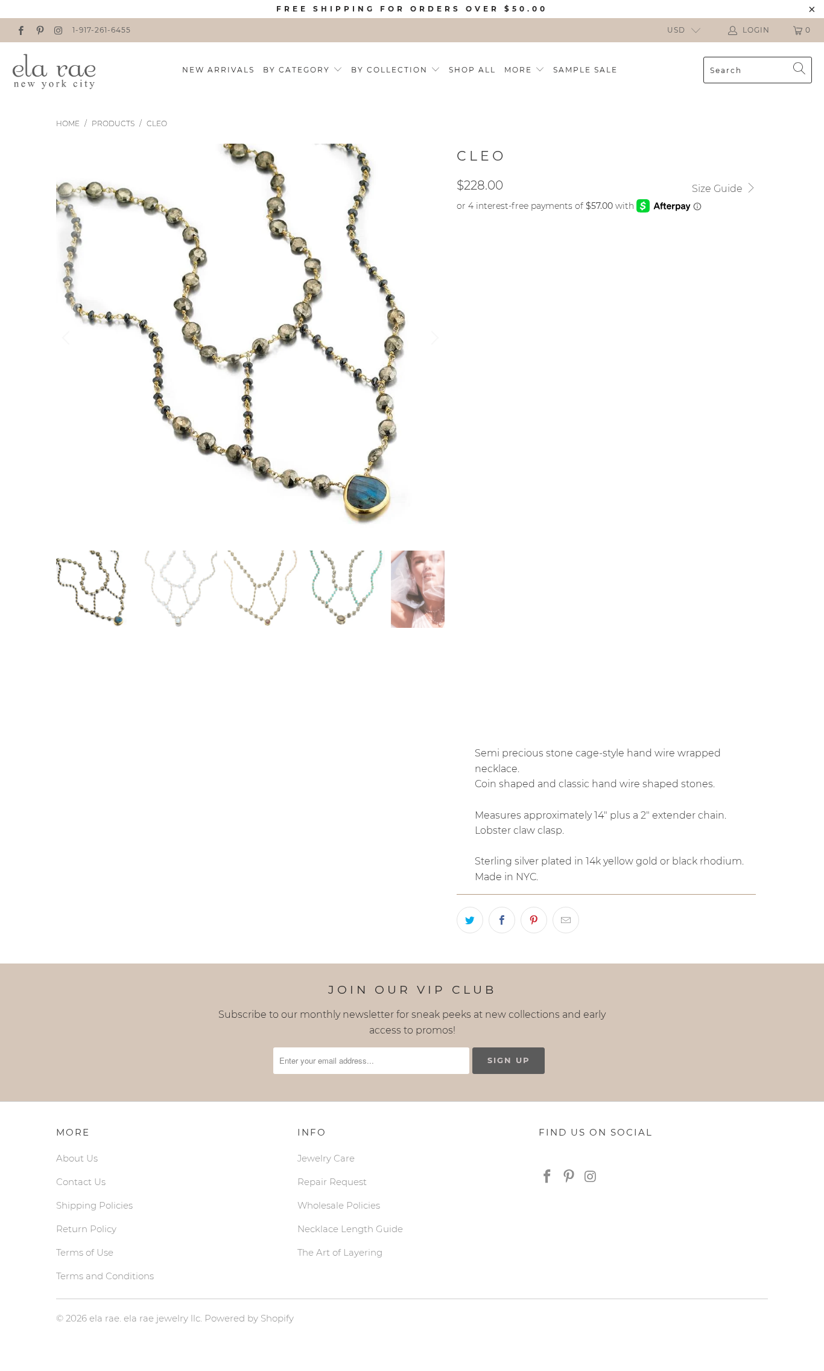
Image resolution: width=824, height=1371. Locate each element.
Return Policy (86, 1229)
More (519, 69)
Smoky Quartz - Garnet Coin (530, 402)
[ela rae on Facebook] (20, 29)
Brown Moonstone (594, 547)
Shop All (472, 69)
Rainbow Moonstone (592, 517)
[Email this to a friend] (566, 920)
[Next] (433, 338)
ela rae (104, 1318)
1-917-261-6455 (101, 29)
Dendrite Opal (498, 577)
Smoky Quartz (496, 547)
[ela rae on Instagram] (58, 29)
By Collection (391, 69)
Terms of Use (84, 1252)
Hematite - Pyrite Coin (515, 252)
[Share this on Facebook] (502, 920)
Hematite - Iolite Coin (629, 372)
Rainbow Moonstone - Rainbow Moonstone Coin (580, 282)
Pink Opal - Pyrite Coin (517, 312)
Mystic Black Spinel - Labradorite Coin (557, 463)
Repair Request (332, 1181)
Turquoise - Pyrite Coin (518, 342)
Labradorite (493, 517)
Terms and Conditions (105, 1276)
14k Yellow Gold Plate (517, 630)
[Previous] (67, 338)
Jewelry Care (326, 1158)
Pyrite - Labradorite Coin (524, 433)
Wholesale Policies (338, 1205)
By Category (298, 69)
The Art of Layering (339, 1252)
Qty (465, 695)
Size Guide (718, 188)
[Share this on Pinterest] (534, 920)
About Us (77, 1158)
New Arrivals (218, 69)
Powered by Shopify (249, 1318)
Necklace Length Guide (350, 1229)
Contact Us (81, 1181)
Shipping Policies (94, 1205)
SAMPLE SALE (585, 69)
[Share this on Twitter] (470, 920)
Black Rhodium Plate (514, 660)
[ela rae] (54, 70)
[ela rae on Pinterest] (39, 29)
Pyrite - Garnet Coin (511, 372)
